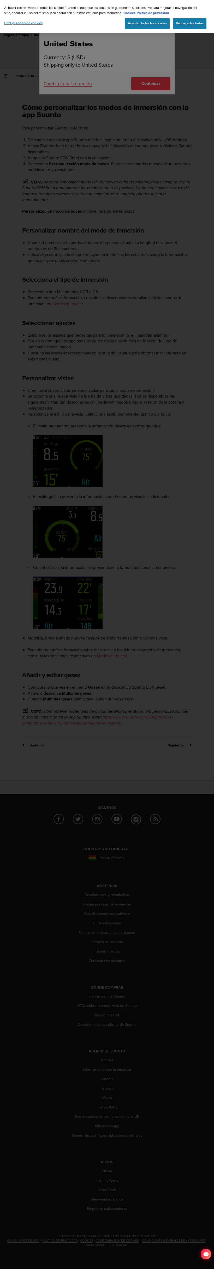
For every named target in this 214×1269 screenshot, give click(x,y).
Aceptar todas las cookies (147, 23)
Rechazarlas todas (190, 23)
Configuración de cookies (23, 23)
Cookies (129, 12)
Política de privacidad (153, 12)
